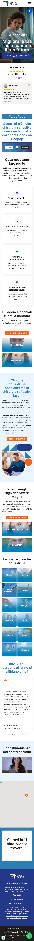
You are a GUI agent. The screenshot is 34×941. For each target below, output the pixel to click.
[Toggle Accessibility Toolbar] (29, 10)
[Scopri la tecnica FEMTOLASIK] (17, 360)
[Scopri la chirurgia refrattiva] (17, 529)
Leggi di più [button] (7, 101)
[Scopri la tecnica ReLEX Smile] (17, 345)
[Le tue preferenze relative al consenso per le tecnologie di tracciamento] (3, 938)
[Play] (17, 765)
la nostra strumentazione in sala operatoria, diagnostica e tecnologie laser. (17, 916)
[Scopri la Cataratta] (17, 545)
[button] (8, 734)
